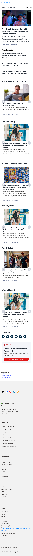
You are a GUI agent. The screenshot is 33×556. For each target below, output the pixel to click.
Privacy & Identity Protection (14, 163)
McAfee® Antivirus (6, 435)
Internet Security (9, 290)
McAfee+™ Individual (7, 426)
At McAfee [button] (11, 8)
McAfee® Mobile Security (8, 446)
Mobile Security (8, 121)
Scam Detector (6, 375)
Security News (8, 206)
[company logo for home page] (6, 2)
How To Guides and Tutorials (14, 81)
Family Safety (8, 248)
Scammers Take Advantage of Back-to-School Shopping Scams (15, 64)
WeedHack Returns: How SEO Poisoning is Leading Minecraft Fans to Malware (15, 31)
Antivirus (4, 374)
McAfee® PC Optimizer (8, 441)
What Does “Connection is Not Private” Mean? (14, 104)
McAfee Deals (6, 377)
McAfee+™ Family (6, 429)
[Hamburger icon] (29, 3)
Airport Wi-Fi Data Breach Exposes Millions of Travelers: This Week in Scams (14, 55)
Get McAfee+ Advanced (16, 359)
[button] (31, 7)
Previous (3, 101)
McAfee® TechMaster (7, 443)
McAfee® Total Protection (8, 432)
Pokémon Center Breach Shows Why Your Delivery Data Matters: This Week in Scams (16, 188)
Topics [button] (3, 8)
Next (29, 101)
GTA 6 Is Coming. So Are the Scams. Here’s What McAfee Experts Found (14, 72)
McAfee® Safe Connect (8, 438)
